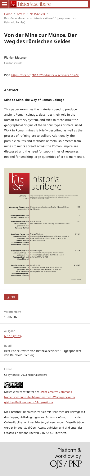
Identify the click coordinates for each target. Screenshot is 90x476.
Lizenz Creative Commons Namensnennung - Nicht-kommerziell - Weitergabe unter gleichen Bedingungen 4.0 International (39, 397)
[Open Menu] (4, 4)
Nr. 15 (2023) (37, 14)
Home (8, 14)
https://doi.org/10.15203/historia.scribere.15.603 (45, 75)
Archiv (21, 14)
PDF (13, 297)
